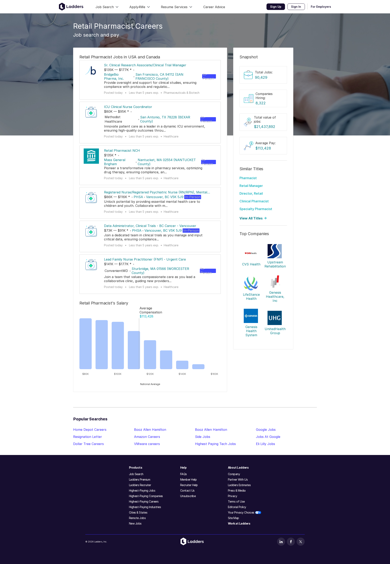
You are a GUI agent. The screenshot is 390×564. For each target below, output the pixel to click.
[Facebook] (291, 542)
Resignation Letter (87, 437)
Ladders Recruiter (140, 485)
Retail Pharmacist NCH (122, 150)
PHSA (138, 197)
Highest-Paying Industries (145, 507)
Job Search (136, 474)
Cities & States (138, 512)
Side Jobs (202, 437)
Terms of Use (236, 501)
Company (234, 474)
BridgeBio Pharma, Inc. (114, 76)
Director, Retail (251, 193)
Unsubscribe (188, 496)
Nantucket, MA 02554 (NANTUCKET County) (167, 162)
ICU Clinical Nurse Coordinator (128, 107)
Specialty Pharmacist (255, 209)
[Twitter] (301, 542)
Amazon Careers (147, 437)
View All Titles (251, 218)
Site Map (233, 518)
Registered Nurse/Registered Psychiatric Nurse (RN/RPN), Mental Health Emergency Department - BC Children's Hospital (155, 192)
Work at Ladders (239, 523)
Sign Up (275, 6)
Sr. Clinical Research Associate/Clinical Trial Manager (145, 65)
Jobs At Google (268, 437)
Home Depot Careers (89, 430)
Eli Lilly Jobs (265, 444)
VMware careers (147, 444)
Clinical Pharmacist (254, 201)
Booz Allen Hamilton (150, 430)
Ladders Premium (139, 479)
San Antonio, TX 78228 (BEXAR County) (165, 119)
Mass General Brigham (114, 162)
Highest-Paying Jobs (142, 490)
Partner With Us (238, 479)
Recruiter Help (189, 485)
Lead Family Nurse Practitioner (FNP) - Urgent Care (145, 259)
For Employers (321, 6)
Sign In (296, 6)
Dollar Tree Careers (88, 444)
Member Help (188, 479)
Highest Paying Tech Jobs (215, 444)
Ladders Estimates (239, 485)
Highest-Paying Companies (146, 496)
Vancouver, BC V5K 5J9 (164, 197)
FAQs (183, 474)
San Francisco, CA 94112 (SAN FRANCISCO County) (159, 76)
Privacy (232, 496)
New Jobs (135, 523)
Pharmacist (248, 178)
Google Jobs (266, 430)
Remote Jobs (137, 518)
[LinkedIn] (281, 542)
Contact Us (187, 490)
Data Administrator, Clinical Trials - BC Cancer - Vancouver (150, 226)
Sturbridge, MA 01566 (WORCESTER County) (160, 271)
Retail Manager (251, 186)
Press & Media (237, 490)
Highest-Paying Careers (144, 501)
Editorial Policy (237, 507)
